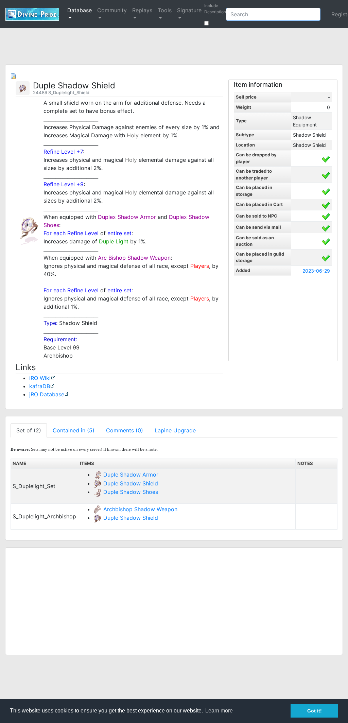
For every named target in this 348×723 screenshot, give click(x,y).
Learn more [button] (219, 710)
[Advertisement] (174, 47)
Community (112, 10)
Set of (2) (28, 430)
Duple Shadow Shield (130, 483)
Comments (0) (124, 430)
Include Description (215, 11)
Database (79, 10)
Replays (142, 10)
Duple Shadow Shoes (130, 491)
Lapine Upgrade (175, 430)
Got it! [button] (314, 710)
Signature (189, 10)
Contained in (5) (73, 430)
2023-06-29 (316, 271)
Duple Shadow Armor (130, 474)
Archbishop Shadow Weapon (140, 509)
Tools (165, 10)
